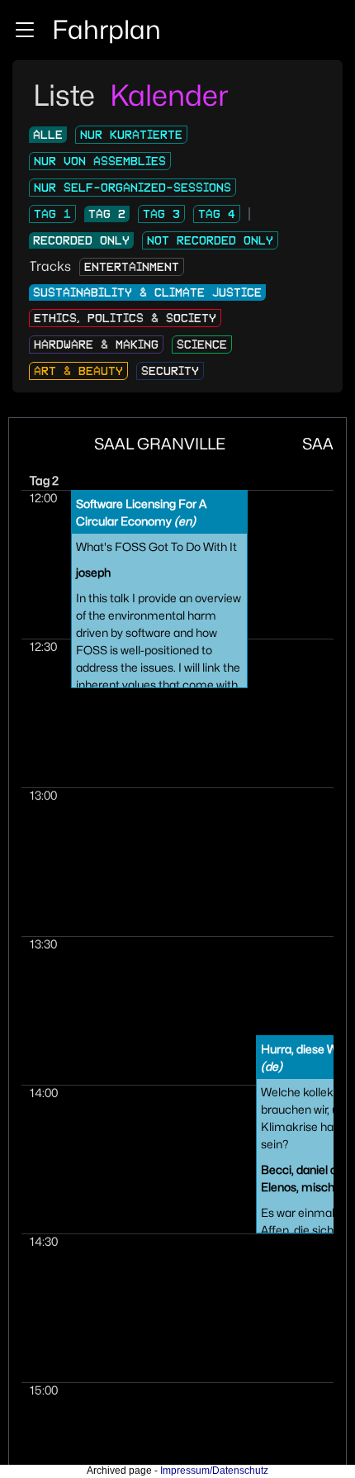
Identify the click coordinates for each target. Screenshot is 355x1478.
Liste (67, 95)
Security (170, 371)
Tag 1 (52, 214)
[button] (24, 29)
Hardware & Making (96, 344)
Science (202, 344)
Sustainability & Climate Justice (147, 292)
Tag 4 (216, 214)
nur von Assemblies (100, 161)
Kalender (169, 95)
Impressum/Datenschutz (214, 1470)
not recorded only (210, 240)
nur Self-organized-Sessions (132, 187)
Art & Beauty (78, 371)
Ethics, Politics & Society (125, 318)
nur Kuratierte (131, 134)
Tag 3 (161, 214)
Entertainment (131, 266)
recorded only (81, 240)
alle (48, 134)
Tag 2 (106, 214)
